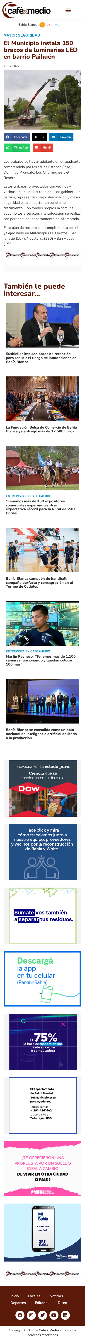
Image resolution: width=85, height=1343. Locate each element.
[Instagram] (31, 1315)
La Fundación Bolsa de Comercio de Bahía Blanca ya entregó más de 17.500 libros (41, 429)
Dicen (62, 1302)
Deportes (18, 1302)
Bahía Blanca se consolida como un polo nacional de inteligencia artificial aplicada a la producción (41, 733)
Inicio (14, 1296)
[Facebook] (19, 1315)
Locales (34, 1296)
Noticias (56, 1296)
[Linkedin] (65, 1315)
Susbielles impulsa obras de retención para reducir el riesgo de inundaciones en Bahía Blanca (41, 357)
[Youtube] (53, 1315)
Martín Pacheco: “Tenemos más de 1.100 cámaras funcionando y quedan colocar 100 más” (41, 660)
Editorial (42, 1302)
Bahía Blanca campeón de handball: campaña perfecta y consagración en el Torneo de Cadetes (39, 582)
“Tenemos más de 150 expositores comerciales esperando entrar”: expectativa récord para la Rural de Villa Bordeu (40, 507)
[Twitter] (42, 1315)
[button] (68, 10)
